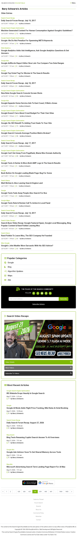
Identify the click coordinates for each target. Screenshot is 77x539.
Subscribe (63, 299)
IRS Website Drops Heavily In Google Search (26, 393)
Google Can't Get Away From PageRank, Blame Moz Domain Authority (31, 153)
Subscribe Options (38, 304)
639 (40, 491)
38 (17, 136)
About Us (38, 509)
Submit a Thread (38, 499)
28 (17, 156)
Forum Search (38, 503)
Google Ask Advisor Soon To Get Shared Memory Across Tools (34, 452)
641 (51, 491)
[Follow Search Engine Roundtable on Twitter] (37, 293)
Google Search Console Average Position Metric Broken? (26, 133)
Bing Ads (9, 464)
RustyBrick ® (33, 529)
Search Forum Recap (8, 18)
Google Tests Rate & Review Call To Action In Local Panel (25, 203)
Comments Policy (38, 513)
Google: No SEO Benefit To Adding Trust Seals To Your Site (26, 123)
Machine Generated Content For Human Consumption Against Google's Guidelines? (37, 30)
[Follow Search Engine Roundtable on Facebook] (33, 293)
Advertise (38, 516)
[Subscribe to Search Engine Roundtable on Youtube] (46, 293)
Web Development (44, 529)
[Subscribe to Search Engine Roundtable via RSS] (50, 293)
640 (46, 491)
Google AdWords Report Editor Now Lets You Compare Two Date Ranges (32, 63)
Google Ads (5, 61)
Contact (38, 520)
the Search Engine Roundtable (19, 527)
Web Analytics (6, 48)
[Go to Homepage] (13, 3)
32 (17, 248)
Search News (5, 180)
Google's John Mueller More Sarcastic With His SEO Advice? (27, 245)
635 (19, 491)
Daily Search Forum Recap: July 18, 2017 (18, 83)
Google (3, 71)
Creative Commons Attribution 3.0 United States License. (53, 532)
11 (17, 116)
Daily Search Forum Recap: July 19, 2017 (18, 20)
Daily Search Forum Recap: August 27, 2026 (25, 423)
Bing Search (10, 435)
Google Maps (5, 200)
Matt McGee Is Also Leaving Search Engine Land (22, 183)
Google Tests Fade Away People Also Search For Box (24, 193)
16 (17, 43)
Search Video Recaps (8, 220)
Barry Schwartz (25, 23)
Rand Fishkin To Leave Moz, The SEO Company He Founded (26, 235)
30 (17, 96)
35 (17, 238)
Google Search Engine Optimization (12, 28)
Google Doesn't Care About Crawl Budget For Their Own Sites (27, 113)
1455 (66, 491)
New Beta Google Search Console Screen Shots (21, 93)
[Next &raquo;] (71, 491)
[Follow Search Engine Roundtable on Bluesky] (41, 293)
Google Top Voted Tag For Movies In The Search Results (25, 73)
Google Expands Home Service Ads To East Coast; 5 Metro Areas (29, 103)
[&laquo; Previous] (3, 491)
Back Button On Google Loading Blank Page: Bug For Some (26, 173)
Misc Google (5, 243)
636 (24, 491)
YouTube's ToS (52, 534)
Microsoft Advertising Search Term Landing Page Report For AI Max (36, 467)
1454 (60, 491)
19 (17, 126)
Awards (38, 506)
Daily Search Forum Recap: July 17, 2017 (18, 143)
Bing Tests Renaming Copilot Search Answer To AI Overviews (33, 437)
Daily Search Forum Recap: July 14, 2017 (18, 213)
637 (30, 491)
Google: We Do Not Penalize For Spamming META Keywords (27, 40)
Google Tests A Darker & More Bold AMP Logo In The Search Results (30, 163)
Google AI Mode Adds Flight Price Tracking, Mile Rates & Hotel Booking (37, 408)
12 (17, 33)
